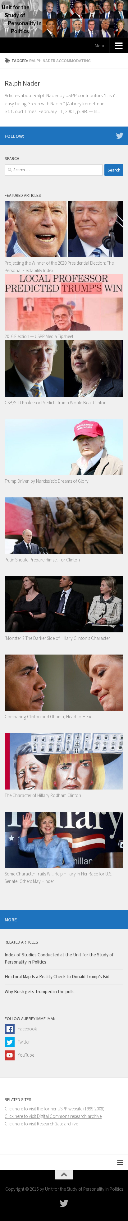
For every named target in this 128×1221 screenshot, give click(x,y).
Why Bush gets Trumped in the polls (40, 991)
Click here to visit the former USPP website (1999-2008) (54, 1109)
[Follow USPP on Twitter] (119, 135)
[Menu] (120, 1162)
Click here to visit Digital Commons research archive (53, 1116)
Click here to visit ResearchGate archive (41, 1124)
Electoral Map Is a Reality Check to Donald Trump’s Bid (57, 976)
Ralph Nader (22, 83)
